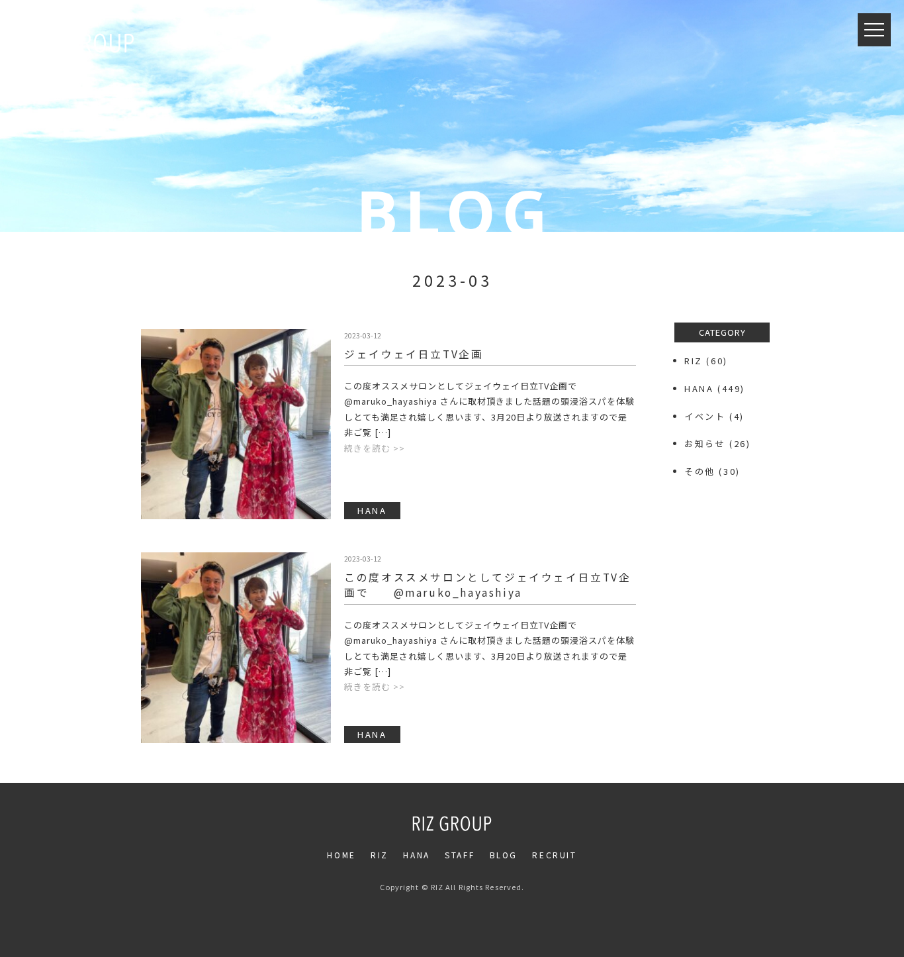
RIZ (693, 360)
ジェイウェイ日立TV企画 (413, 353)
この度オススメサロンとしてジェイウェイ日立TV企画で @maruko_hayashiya (487, 584)
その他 (699, 471)
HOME (341, 854)
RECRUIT (554, 854)
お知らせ (704, 443)
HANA (698, 388)
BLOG (504, 854)
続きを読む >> (374, 448)
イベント (704, 416)
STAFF (460, 854)
